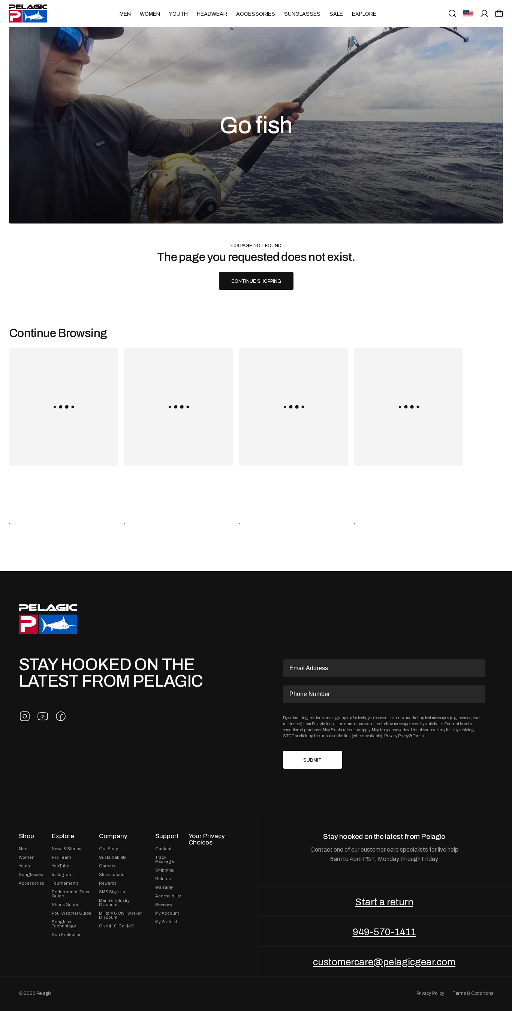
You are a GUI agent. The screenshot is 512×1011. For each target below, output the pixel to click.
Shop (26, 836)
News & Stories (66, 849)
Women (150, 14)
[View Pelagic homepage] (48, 619)
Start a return (384, 901)
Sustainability (112, 857)
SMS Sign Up (112, 892)
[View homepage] (28, 13)
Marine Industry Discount (114, 902)
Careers (107, 866)
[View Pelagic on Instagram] (25, 716)
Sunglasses (302, 14)
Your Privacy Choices (207, 839)
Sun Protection (67, 935)
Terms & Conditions (472, 993)
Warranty (164, 887)
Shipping (164, 870)
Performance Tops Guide (70, 894)
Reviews (163, 905)
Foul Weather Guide (71, 913)
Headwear (212, 14)
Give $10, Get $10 (116, 926)
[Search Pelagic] (452, 13)
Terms (418, 736)
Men (125, 14)
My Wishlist (166, 922)
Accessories (255, 14)
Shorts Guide (65, 905)
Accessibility (168, 896)
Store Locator (112, 875)
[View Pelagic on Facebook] (61, 716)
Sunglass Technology (64, 924)
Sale (336, 14)
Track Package (164, 859)
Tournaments (65, 883)
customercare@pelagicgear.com (384, 961)
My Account (167, 913)
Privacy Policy (396, 736)
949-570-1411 (384, 931)
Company (113, 836)
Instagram (62, 875)
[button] (499, 13)
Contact (163, 849)
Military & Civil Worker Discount (120, 915)
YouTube (60, 866)
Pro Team (61, 857)
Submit (312, 760)
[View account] (484, 13)
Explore (364, 14)
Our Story (108, 849)
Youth (178, 14)
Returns (163, 879)
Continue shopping (256, 281)
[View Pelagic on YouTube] (43, 716)
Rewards (108, 883)
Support (167, 836)
